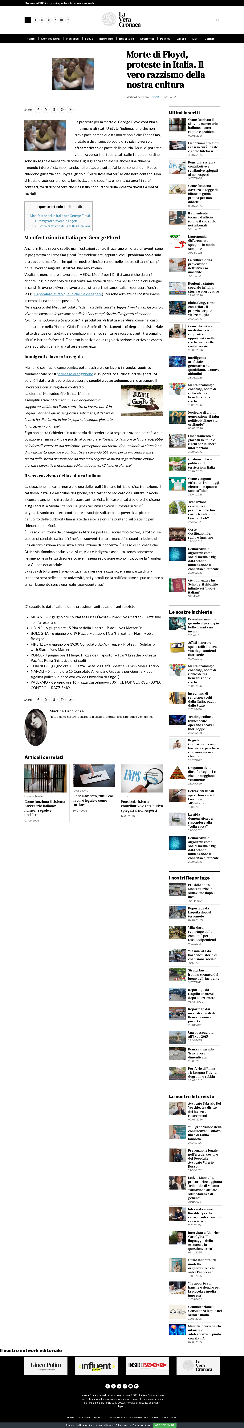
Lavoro (84, 790)
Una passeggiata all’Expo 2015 (201, 1035)
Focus (156, 96)
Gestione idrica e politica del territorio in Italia (201, 463)
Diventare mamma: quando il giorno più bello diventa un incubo (203, 625)
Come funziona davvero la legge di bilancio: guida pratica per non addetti (203, 194)
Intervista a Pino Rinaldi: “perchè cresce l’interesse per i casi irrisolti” (205, 1215)
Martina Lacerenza (138, 96)
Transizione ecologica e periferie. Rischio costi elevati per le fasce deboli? (202, 510)
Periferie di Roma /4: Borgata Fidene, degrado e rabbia (202, 1073)
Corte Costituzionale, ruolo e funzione (200, 534)
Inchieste (37, 796)
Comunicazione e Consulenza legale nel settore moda (205, 1311)
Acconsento (164, 1425)
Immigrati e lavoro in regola (55, 221)
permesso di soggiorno (75, 374)
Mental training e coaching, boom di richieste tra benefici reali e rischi (202, 393)
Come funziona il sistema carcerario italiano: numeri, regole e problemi (44, 808)
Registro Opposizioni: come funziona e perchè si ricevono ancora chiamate (203, 748)
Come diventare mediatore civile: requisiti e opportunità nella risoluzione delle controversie (201, 336)
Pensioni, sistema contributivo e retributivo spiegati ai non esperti (142, 806)
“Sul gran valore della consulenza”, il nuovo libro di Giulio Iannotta (205, 1133)
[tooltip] (35, 20)
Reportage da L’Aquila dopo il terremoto (199, 912)
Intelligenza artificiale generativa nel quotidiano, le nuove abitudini (204, 366)
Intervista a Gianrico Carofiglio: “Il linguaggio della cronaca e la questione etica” (204, 1241)
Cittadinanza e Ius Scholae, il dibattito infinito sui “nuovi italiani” (203, 586)
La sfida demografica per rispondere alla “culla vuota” (201, 821)
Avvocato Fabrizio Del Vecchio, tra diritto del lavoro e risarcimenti (204, 1110)
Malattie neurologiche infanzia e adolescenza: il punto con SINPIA (205, 1332)
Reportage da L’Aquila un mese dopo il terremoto (201, 994)
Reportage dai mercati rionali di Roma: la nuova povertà (201, 1015)
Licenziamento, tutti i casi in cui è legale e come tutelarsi (94, 800)
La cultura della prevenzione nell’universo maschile (200, 266)
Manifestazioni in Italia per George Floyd (58, 215)
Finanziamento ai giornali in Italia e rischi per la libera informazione (202, 442)
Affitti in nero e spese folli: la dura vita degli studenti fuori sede (202, 649)
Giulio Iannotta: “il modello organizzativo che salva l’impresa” (202, 1266)
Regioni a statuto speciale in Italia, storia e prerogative (203, 288)
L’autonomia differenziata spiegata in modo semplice (201, 243)
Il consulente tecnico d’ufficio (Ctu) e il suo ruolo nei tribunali (202, 219)
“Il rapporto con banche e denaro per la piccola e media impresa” (204, 1289)
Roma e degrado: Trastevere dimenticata (201, 1053)
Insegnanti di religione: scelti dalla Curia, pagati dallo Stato (202, 700)
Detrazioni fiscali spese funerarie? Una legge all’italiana (201, 797)
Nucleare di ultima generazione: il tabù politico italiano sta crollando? (203, 419)
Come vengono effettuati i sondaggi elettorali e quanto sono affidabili (203, 485)
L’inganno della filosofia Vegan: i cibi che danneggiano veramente (203, 774)
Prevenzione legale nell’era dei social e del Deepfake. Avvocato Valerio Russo (203, 1159)
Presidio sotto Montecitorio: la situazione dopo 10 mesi (202, 891)
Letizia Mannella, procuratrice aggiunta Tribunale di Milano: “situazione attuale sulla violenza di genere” (205, 1188)
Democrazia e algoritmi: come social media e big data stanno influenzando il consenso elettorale (203, 559)
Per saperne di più (141, 1425)
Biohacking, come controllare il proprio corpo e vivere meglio (201, 309)
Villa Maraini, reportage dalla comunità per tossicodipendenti (202, 934)
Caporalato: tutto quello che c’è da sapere (68, 294)
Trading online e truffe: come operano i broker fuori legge (201, 723)
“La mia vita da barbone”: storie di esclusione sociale (202, 955)
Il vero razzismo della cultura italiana (61, 226)
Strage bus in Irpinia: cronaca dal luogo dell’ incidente (203, 974)
